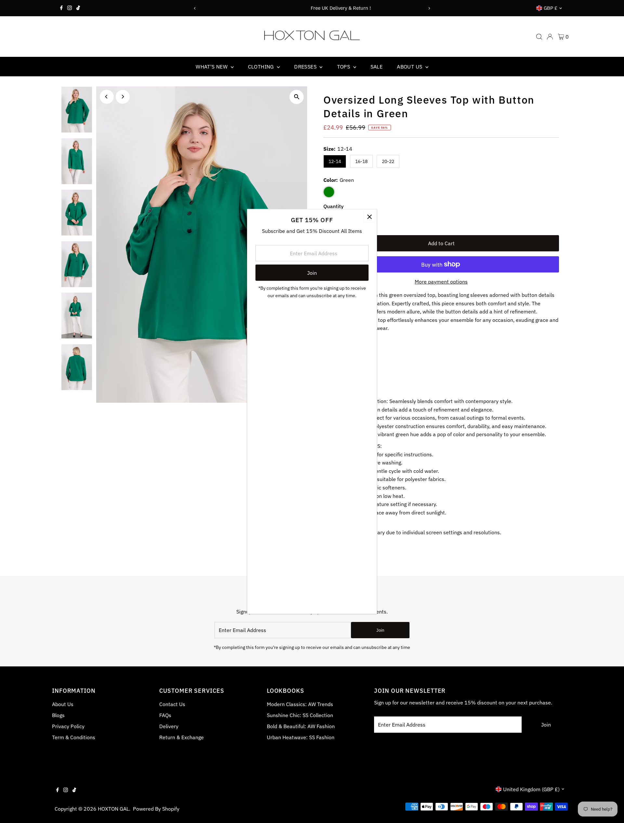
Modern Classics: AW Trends (300, 704)
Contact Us (172, 704)
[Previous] (195, 8)
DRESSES (306, 66)
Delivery (168, 726)
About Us (62, 704)
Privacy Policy (68, 726)
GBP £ (550, 8)
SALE (376, 66)
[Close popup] (369, 216)
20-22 (388, 161)
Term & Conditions (73, 737)
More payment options (441, 281)
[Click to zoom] (296, 97)
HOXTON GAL (113, 808)
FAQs (165, 715)
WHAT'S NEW (212, 66)
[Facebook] (61, 8)
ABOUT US (410, 66)
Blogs (58, 715)
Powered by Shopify (156, 808)
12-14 (335, 161)
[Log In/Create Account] (550, 37)
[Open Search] (539, 37)
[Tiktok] (78, 8)
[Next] (429, 8)
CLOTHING (262, 66)
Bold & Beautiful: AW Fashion (301, 726)
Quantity (333, 206)
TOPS (344, 66)
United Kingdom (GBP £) (531, 789)
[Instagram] (69, 8)
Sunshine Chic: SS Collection (300, 715)
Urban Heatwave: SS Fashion (300, 737)
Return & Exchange (181, 737)
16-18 (361, 161)
